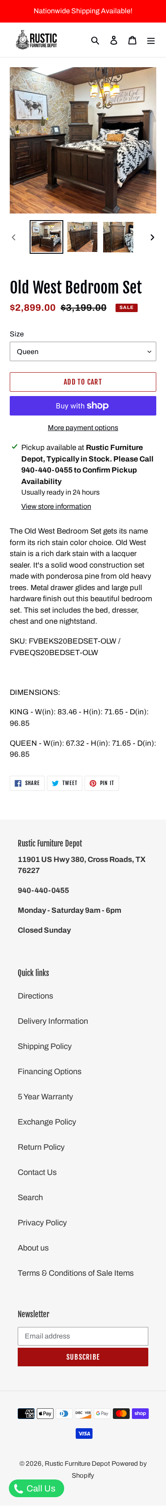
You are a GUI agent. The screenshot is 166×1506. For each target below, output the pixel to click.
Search (30, 1197)
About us (33, 1247)
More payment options (83, 427)
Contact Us (37, 1172)
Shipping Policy (45, 1046)
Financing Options (49, 1071)
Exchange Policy (47, 1121)
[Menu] (151, 40)
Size (17, 334)
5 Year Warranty (45, 1096)
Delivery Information (53, 1021)
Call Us (40, 1488)
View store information (56, 506)
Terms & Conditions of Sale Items (76, 1273)
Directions (35, 995)
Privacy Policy (42, 1222)
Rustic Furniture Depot (77, 1463)
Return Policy (41, 1147)
